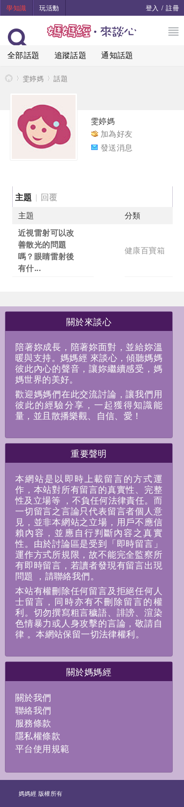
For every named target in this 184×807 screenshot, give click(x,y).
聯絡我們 (33, 709)
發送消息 (117, 147)
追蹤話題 (70, 54)
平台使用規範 (42, 748)
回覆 (49, 196)
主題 (23, 197)
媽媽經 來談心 (9, 78)
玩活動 (49, 7)
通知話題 (117, 54)
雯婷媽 (33, 78)
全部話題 (23, 54)
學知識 (16, 7)
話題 (60, 78)
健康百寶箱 (145, 250)
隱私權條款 (37, 735)
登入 (152, 7)
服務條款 (33, 722)
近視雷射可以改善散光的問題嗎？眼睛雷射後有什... (46, 250)
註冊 (172, 7)
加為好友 (117, 133)
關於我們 (33, 696)
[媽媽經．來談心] (92, 36)
